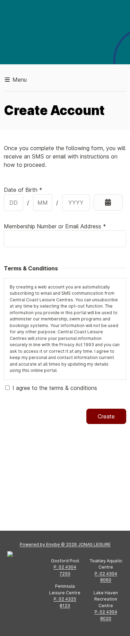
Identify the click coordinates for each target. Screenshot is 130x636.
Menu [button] (19, 79)
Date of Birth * (23, 189)
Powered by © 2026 (65, 544)
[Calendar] (108, 202)
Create (106, 416)
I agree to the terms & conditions (54, 387)
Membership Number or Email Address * (55, 226)
